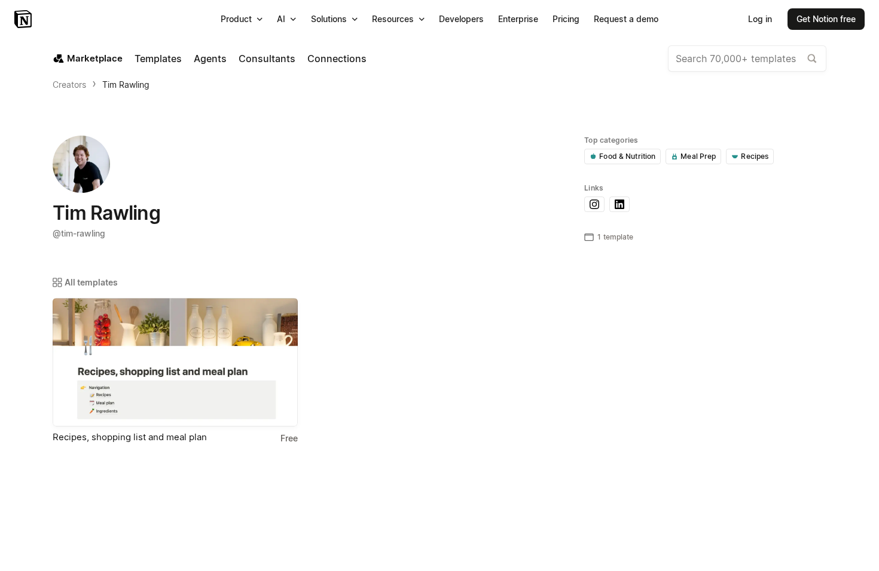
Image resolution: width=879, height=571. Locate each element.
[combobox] (747, 58)
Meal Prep (698, 156)
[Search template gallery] (812, 58)
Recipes (754, 156)
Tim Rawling (125, 84)
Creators (69, 84)
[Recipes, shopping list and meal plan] (175, 362)
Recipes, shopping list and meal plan (130, 437)
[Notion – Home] (24, 19)
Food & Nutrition (627, 156)
